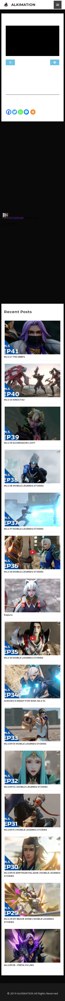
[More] (33, 112)
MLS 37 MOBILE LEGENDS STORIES (23, 529)
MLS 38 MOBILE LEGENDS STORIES (24, 485)
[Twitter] (14, 112)
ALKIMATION (23, 5)
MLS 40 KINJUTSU (14, 399)
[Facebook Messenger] (26, 112)
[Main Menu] (58, 5)
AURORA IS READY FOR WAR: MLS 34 (24, 701)
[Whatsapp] (20, 112)
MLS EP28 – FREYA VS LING (19, 965)
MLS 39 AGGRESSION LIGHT (19, 443)
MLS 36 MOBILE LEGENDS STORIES (23, 571)
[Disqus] (32, 165)
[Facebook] (8, 112)
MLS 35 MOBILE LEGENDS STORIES (23, 657)
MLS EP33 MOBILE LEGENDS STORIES (25, 743)
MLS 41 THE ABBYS (14, 357)
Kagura (8, 615)
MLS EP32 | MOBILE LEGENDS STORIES (25, 787)
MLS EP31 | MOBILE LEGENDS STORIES (25, 829)
